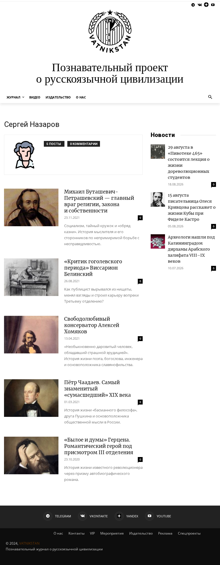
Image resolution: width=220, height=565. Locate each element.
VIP (92, 533)
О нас (58, 533)
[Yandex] (206, 5)
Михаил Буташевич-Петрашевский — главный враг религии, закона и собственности (99, 201)
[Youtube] (212, 5)
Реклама (165, 533)
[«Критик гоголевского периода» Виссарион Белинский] (31, 277)
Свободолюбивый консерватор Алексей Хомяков (91, 325)
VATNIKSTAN (29, 543)
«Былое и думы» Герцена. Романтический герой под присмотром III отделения (98, 446)
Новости (163, 134)
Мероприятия (112, 533)
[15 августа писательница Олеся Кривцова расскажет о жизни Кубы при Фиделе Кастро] (158, 199)
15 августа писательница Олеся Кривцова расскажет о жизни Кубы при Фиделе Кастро (192, 207)
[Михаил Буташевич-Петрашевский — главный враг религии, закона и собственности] (31, 207)
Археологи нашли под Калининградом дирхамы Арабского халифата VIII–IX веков (191, 249)
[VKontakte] (200, 5)
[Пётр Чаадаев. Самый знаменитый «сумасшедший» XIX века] (31, 398)
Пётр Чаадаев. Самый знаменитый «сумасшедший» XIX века (97, 388)
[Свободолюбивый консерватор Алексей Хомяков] (31, 334)
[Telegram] (193, 5)
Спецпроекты (189, 533)
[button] (210, 97)
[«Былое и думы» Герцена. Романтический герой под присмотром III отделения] (31, 455)
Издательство (141, 533)
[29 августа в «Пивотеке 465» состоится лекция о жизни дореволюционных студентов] (158, 151)
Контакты (76, 533)
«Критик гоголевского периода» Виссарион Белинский (93, 267)
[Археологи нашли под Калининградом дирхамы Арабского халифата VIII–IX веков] (158, 241)
